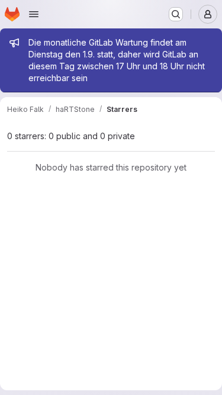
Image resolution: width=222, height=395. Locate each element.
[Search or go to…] (176, 14)
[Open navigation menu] (33, 14)
